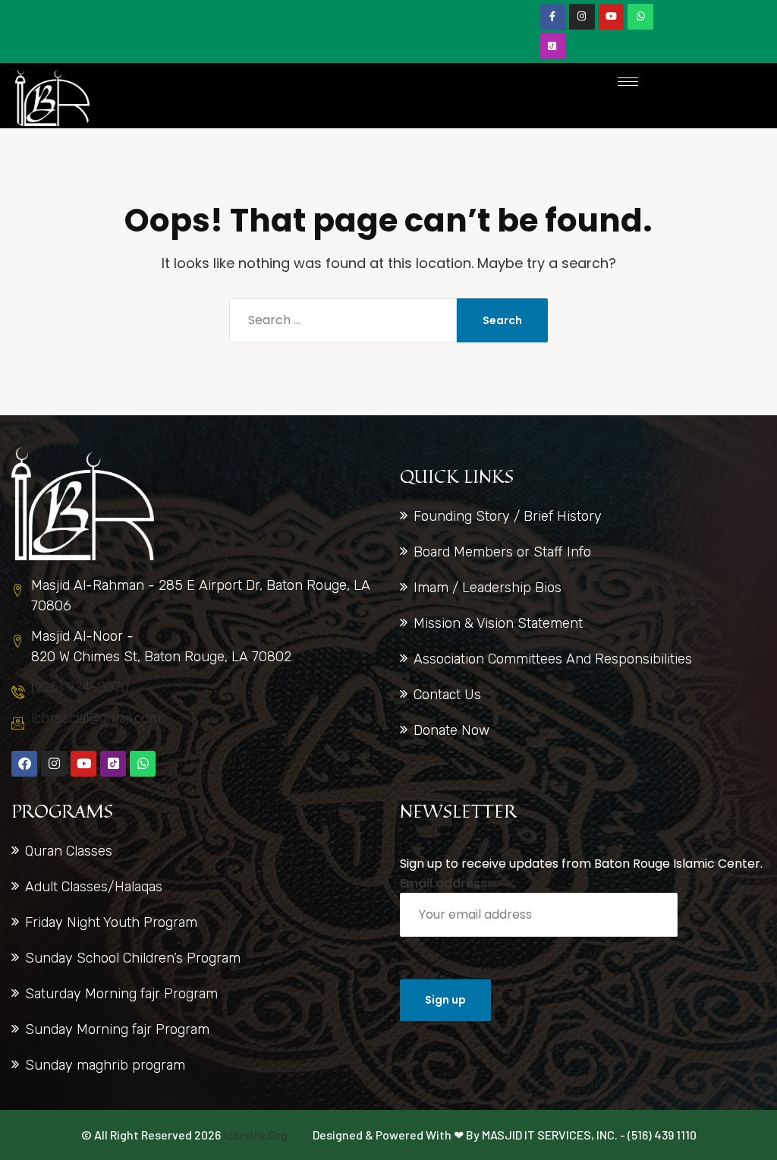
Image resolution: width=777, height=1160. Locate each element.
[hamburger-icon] (628, 82)
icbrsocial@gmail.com (96, 718)
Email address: (445, 883)
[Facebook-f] (552, 17)
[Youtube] (611, 17)
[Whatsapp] (640, 17)
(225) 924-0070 (80, 687)
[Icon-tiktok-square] (552, 46)
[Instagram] (582, 17)
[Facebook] (24, 764)
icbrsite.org (255, 1134)
